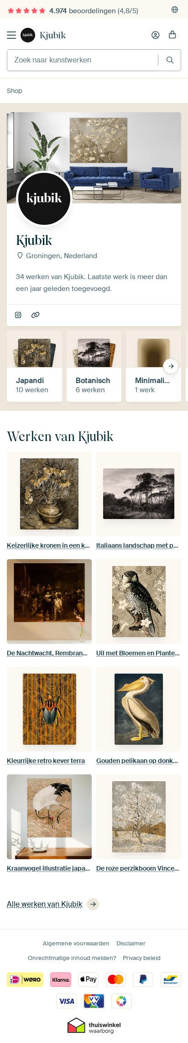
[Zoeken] (170, 60)
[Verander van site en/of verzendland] (174, 9)
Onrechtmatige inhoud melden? (72, 958)
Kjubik (53, 35)
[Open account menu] (155, 35)
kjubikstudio (18, 315)
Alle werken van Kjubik (44, 904)
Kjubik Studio (36, 315)
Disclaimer (131, 943)
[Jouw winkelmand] (172, 35)
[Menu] (11, 35)
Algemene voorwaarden (76, 943)
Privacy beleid (142, 958)
